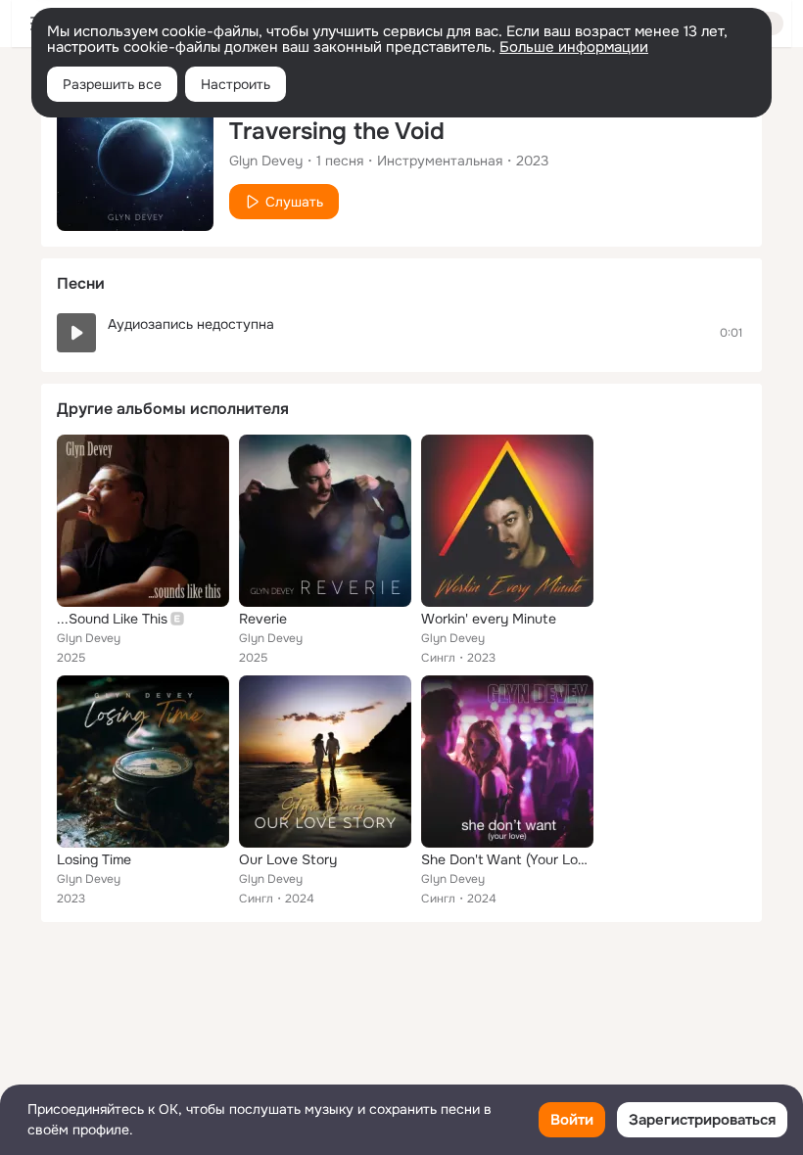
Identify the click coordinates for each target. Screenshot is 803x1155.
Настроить (235, 84)
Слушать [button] (294, 201)
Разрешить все (112, 84)
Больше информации (573, 47)
